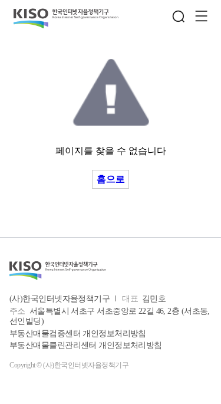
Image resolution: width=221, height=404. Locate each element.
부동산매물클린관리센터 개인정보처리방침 (85, 345)
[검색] (178, 16)
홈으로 (111, 179)
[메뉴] (201, 16)
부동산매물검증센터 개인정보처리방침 (77, 333)
